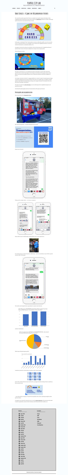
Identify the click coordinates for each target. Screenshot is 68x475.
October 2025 (23, 421)
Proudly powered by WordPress (30, 472)
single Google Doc (39, 400)
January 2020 (23, 456)
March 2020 (22, 454)
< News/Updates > (34, 8)
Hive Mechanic (28, 84)
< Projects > (18, 8)
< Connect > (39, 8)
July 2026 (22, 415)
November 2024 (23, 425)
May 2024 (22, 432)
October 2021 (23, 443)
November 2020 (23, 447)
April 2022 (22, 441)
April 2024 (22, 434)
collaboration (38, 19)
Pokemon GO (39, 423)
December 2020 (23, 445)
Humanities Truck (27, 95)
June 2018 (22, 462)
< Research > (29, 8)
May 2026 (22, 419)
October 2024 (23, 426)
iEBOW (38, 421)
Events (38, 417)
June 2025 (22, 423)
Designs (38, 413)
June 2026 (22, 417)
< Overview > (14, 8)
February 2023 (23, 439)
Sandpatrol (40, 472)
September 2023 (23, 436)
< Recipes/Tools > (23, 8)
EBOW (38, 415)
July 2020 (22, 449)
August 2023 (23, 437)
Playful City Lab (34, 3)
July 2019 (22, 460)
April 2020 (22, 452)
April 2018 (22, 463)
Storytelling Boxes (40, 425)
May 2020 (22, 450)
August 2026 (23, 413)
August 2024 (23, 428)
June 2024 (22, 430)
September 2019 (23, 458)
